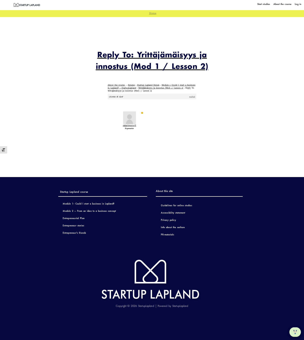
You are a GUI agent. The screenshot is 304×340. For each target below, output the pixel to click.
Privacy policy (168, 220)
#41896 (192, 96)
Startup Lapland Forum (148, 85)
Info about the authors (173, 227)
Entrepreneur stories (73, 225)
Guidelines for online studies (176, 205)
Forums (131, 85)
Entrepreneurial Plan (74, 218)
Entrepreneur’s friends (74, 232)
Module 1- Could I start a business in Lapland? (88, 203)
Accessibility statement (173, 212)
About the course (282, 4)
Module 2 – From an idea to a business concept (89, 211)
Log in (298, 4)
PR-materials (167, 234)
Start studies (263, 4)
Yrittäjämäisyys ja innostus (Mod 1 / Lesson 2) (160, 88)
